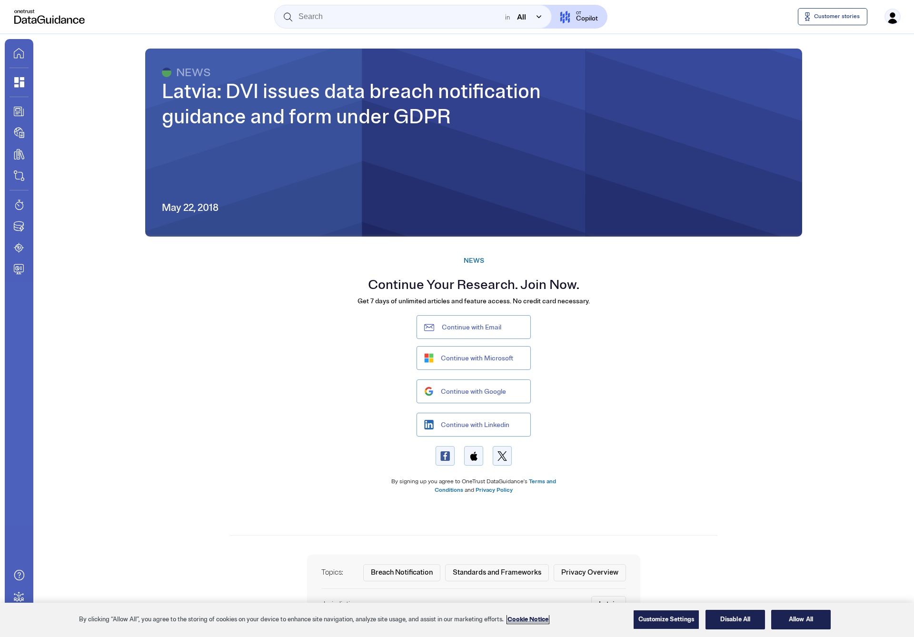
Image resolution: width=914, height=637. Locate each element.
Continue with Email (471, 327)
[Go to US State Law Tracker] (19, 247)
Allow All (801, 619)
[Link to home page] (19, 53)
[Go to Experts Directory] (19, 596)
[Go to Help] (19, 575)
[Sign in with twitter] (502, 456)
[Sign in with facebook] (445, 456)
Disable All (735, 619)
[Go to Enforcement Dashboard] (19, 269)
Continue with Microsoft (477, 358)
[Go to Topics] (19, 154)
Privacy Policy (494, 490)
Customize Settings (666, 619)
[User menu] (892, 17)
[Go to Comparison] (19, 175)
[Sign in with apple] (473, 456)
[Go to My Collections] (19, 82)
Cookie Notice (527, 619)
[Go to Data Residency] (19, 226)
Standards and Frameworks (497, 572)
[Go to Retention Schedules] (19, 204)
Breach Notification (402, 572)
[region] (457, 620)
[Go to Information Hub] (19, 111)
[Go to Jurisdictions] (19, 132)
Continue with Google (473, 392)
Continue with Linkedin (475, 425)
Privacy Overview (589, 572)
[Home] (50, 17)
